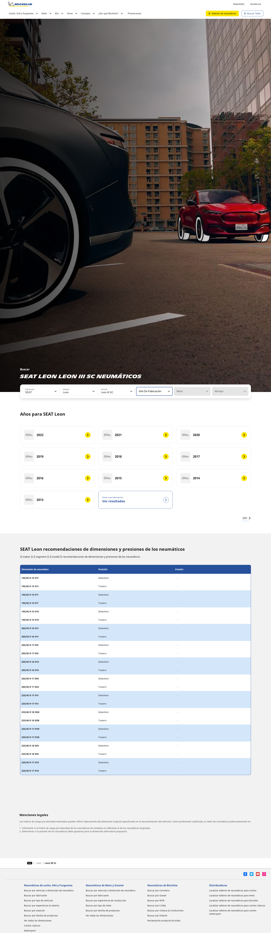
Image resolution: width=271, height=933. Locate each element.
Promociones (134, 13)
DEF (245, 518)
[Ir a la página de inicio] (20, 4)
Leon (38, 863)
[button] (55, 391)
